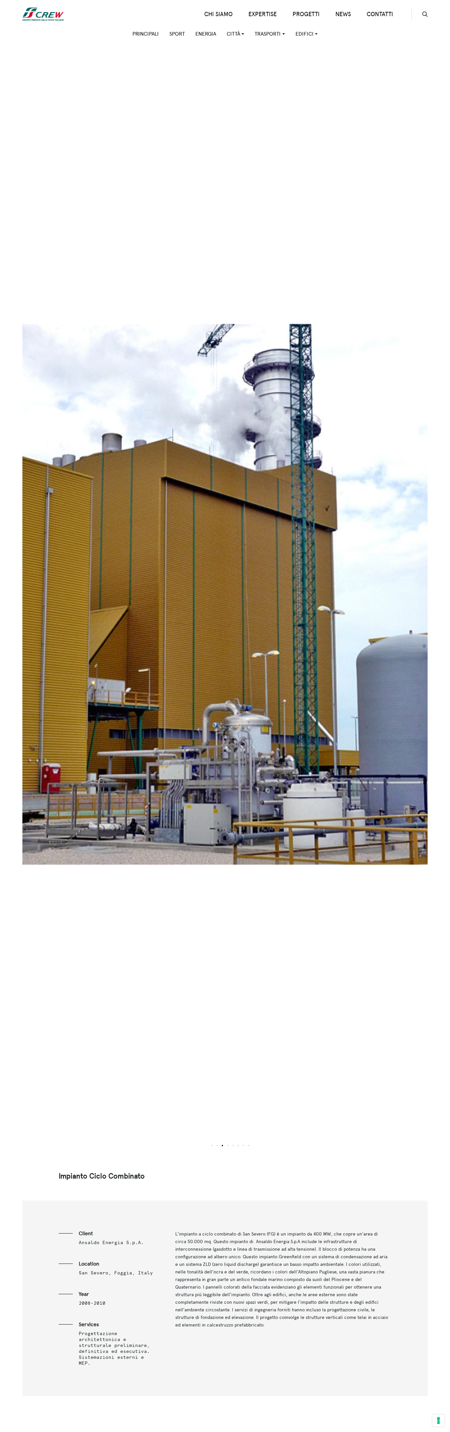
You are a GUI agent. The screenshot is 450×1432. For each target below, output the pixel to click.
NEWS (343, 14)
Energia (205, 34)
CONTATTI (380, 14)
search (425, 14)
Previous (123, 598)
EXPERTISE (262, 14)
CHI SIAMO (218, 14)
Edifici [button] (304, 34)
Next (326, 598)
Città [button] (233, 34)
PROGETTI (306, 14)
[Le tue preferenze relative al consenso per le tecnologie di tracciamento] (438, 1420)
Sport (177, 34)
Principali (145, 34)
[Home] (45, 14)
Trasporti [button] (268, 34)
